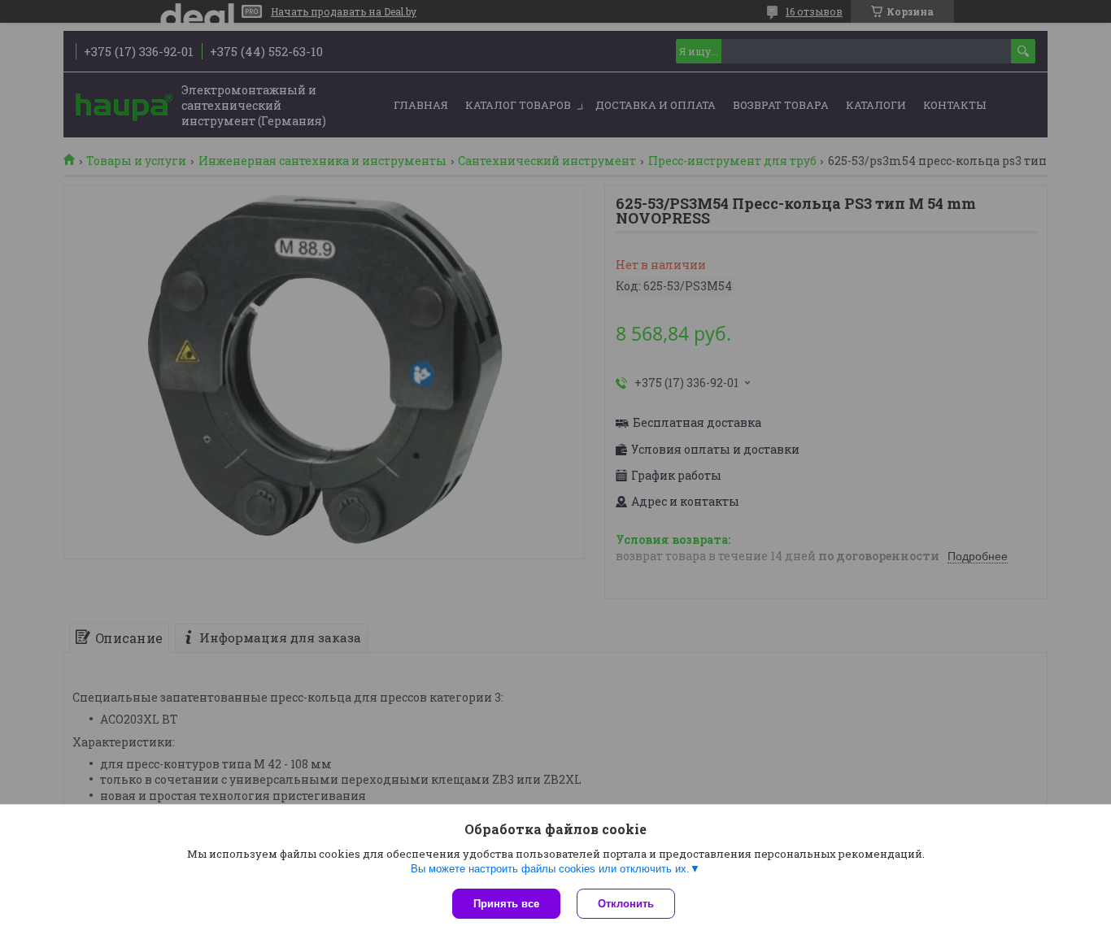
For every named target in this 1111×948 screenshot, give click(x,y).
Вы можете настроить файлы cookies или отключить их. (550, 869)
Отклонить (626, 904)
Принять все (506, 904)
